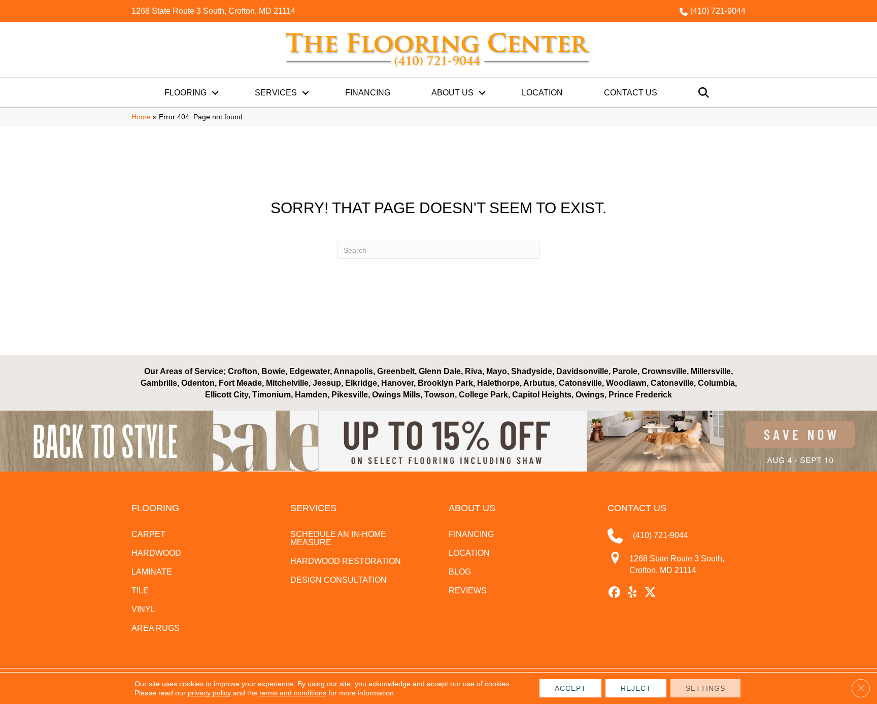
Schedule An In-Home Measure (338, 538)
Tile (140, 590)
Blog (460, 571)
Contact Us (630, 92)
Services (276, 92)
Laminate (151, 571)
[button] (215, 93)
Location (542, 92)
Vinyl (143, 609)
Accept (570, 688)
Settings (705, 688)
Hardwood (156, 553)
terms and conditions (292, 693)
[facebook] (615, 592)
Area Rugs (155, 628)
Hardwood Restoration (345, 561)
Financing (367, 92)
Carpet (148, 534)
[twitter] (650, 592)
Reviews (468, 590)
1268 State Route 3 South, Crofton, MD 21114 (213, 11)
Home (141, 117)
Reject (636, 688)
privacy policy (209, 693)
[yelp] (632, 592)
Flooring (185, 92)
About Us (452, 92)
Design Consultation (338, 580)
